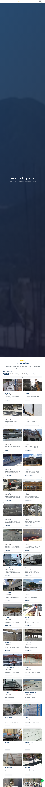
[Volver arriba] (42, 785)
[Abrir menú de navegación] (40, 1)
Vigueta (6, 425)
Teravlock (10, 425)
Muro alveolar (7, 575)
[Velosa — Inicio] (21, 1)
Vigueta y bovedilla (28, 450)
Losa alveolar (7, 400)
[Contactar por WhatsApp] (42, 780)
